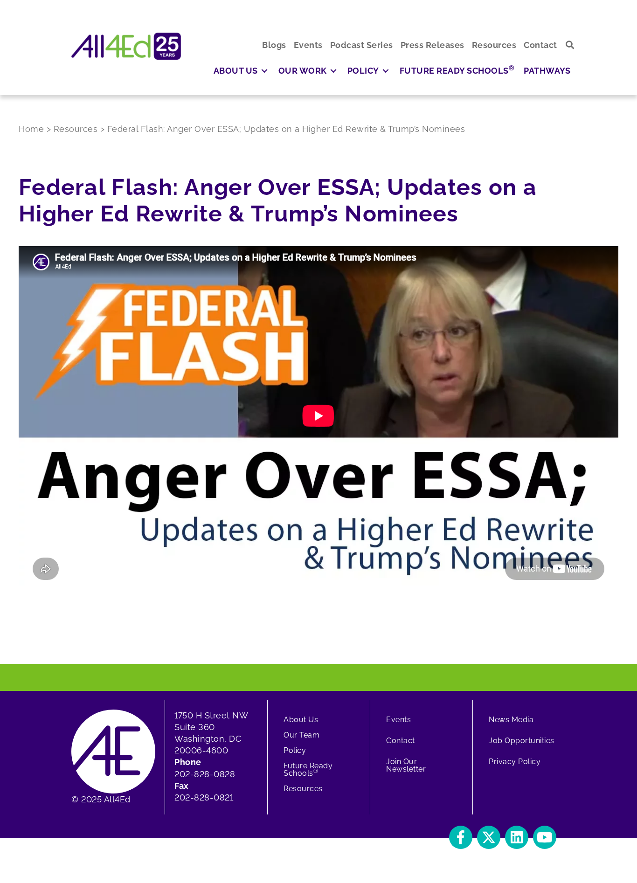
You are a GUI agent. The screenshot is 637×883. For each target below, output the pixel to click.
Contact (400, 740)
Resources (303, 788)
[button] (570, 44)
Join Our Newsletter (406, 765)
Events (398, 719)
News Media (511, 719)
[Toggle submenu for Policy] (385, 70)
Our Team (301, 735)
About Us (301, 719)
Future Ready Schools (308, 769)
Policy (295, 750)
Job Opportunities (521, 740)
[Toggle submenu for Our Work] (333, 70)
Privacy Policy (514, 761)
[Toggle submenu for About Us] (264, 70)
